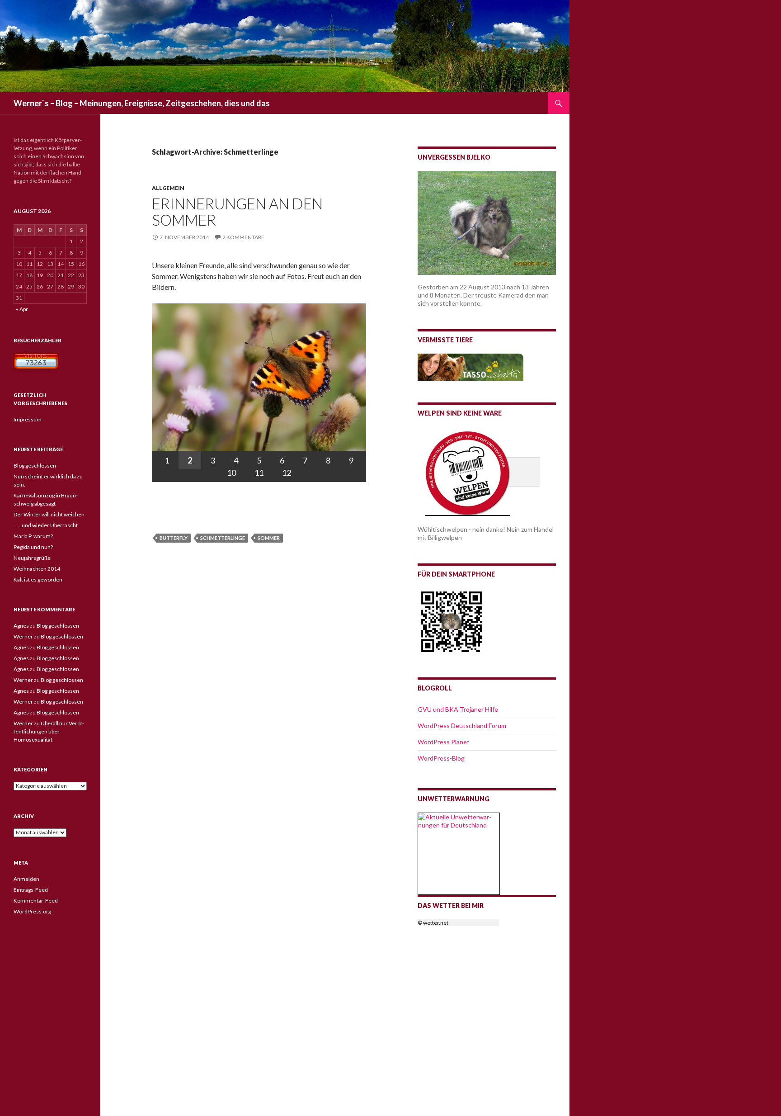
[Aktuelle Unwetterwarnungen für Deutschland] (458, 820)
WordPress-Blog (441, 758)
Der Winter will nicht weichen (49, 514)
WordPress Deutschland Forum (462, 725)
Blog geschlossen (35, 465)
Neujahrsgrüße (32, 557)
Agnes (21, 625)
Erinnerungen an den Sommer (237, 211)
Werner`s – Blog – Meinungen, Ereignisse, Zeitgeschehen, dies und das (142, 103)
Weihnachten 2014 (37, 568)
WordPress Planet (444, 742)
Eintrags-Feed (31, 889)
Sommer (269, 538)
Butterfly (174, 538)
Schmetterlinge (222, 538)
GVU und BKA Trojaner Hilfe (458, 709)
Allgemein (168, 187)
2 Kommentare (243, 237)
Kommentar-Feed (36, 900)
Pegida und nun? (33, 547)
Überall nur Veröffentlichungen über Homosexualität (49, 731)
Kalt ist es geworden (38, 579)
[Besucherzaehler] (36, 360)
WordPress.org (32, 911)
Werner (23, 636)
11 (258, 473)
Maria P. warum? (33, 536)
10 (231, 473)
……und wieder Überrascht (46, 525)
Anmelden (26, 878)
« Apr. (22, 309)
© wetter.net (433, 922)
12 (286, 473)
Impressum (28, 419)
